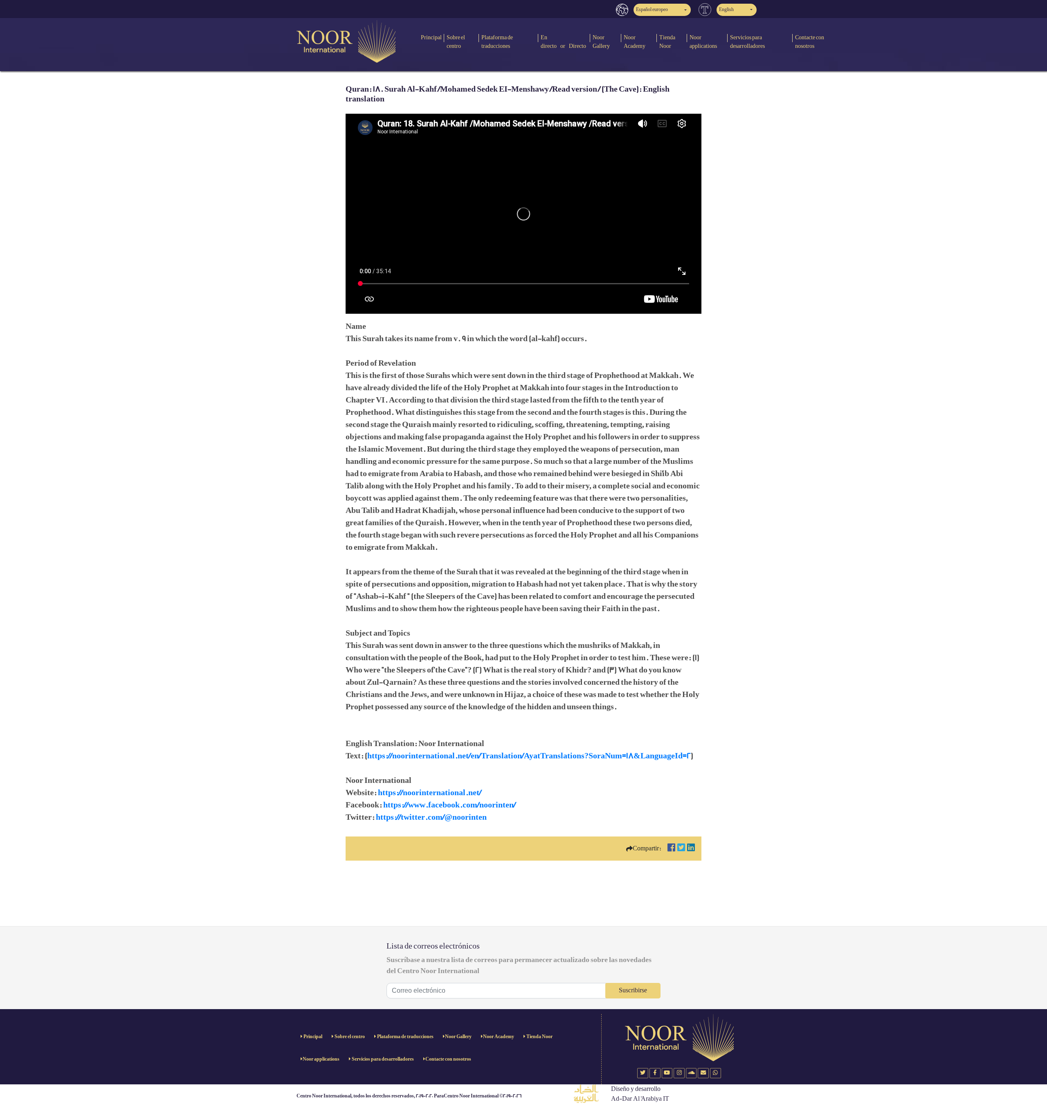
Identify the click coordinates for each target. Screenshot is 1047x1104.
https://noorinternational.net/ (429, 792)
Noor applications (703, 41)
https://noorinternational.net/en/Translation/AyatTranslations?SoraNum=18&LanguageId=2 (529, 755)
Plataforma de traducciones (497, 41)
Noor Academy (634, 41)
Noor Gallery (601, 41)
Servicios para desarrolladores (747, 41)
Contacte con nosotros (809, 41)
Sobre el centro (456, 41)
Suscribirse (633, 990)
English (726, 9)
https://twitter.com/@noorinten (431, 817)
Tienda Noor (667, 41)
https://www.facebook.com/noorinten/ (449, 804)
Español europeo (652, 9)
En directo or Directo (563, 41)
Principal (431, 37)
